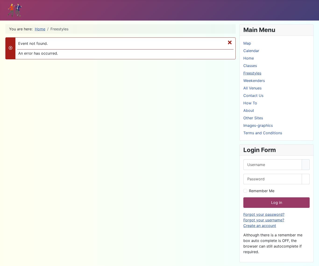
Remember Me (261, 190)
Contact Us (253, 95)
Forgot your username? (263, 220)
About (248, 110)
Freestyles (252, 73)
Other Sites (253, 118)
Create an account (259, 225)
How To (250, 103)
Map (247, 43)
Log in (276, 202)
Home (248, 58)
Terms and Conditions (262, 133)
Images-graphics (258, 125)
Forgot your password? (263, 214)
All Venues (252, 88)
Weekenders (254, 80)
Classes (250, 65)
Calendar (251, 50)
